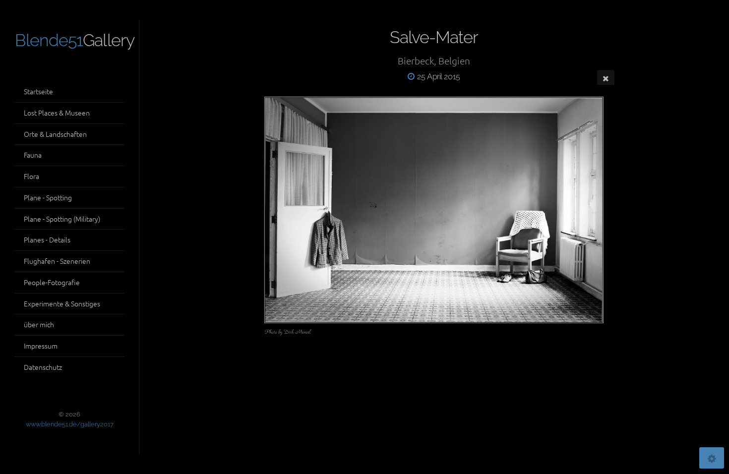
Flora (31, 176)
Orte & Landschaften (55, 134)
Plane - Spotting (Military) (62, 219)
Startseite (38, 91)
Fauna (33, 155)
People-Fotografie (52, 282)
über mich (39, 324)
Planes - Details (47, 239)
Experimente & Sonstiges (62, 303)
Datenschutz (43, 367)
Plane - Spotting (48, 197)
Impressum (41, 346)
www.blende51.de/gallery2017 (70, 424)
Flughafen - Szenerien (57, 261)
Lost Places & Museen (57, 113)
